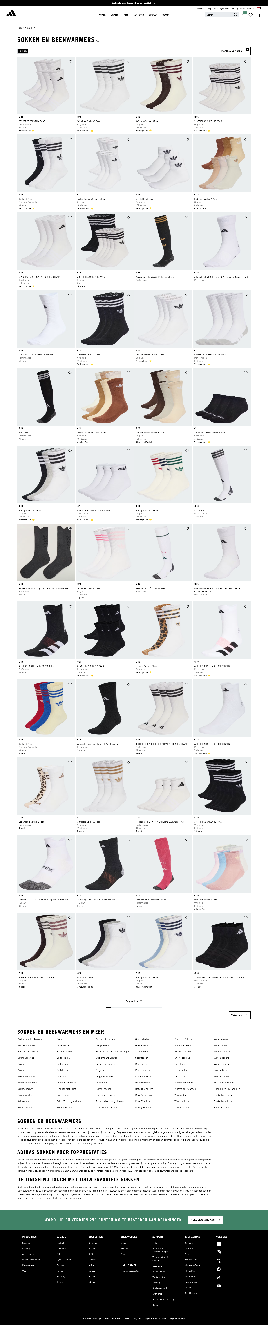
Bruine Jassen (25, 1107)
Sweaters (179, 1064)
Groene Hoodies (65, 1107)
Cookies (125, 1318)
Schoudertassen (183, 1045)
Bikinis (21, 1064)
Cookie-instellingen (92, 1318)
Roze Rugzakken (144, 1089)
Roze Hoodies (142, 1083)
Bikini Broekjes (25, 1058)
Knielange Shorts (105, 1095)
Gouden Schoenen (66, 1083)
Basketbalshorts (26, 1045)
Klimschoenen (104, 1089)
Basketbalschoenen (28, 1052)
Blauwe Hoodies (26, 1076)
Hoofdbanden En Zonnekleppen (113, 1052)
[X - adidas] (231, 1261)
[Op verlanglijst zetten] (70, 62)
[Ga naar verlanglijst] (250, 15)
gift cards (241, 9)
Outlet (165, 15)
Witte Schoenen (222, 1052)
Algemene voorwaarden (156, 1318)
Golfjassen (62, 1064)
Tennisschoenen (183, 1070)
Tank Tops (179, 1076)
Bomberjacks (24, 1095)
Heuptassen (102, 1045)
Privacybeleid (136, 1318)
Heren (102, 15)
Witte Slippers (221, 1058)
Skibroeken (23, 1101)
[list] (117, 51)
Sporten (153, 15)
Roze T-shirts (142, 1101)
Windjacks (180, 1095)
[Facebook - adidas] (231, 1244)
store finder (200, 9)
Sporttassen (141, 1058)
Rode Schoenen (143, 1076)
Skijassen (101, 1070)
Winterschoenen (183, 1101)
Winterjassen (181, 1107)
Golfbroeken (63, 1058)
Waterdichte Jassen (185, 1089)
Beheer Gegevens (112, 1318)
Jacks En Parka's (105, 1064)
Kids (125, 15)
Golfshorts (62, 1070)
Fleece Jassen (64, 1052)
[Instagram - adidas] (231, 1253)
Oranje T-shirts (143, 1045)
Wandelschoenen (183, 1083)
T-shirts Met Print (66, 1089)
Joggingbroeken (105, 1076)
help (209, 9)
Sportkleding (142, 1052)
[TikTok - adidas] (231, 1278)
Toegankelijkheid (176, 1318)
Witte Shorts (220, 1045)
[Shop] (11, 13)
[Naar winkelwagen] (258, 15)
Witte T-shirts (221, 1064)
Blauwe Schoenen (27, 1083)
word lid (250, 9)
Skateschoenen (182, 1052)
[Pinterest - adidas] (231, 1269)
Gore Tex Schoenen (184, 1039)
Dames (114, 15)
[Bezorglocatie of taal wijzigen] (258, 8)
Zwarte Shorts (221, 1076)
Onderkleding (142, 1039)
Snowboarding (182, 1058)
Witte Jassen (221, 1039)
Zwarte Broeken (222, 1070)
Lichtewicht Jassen (106, 1107)
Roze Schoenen (143, 1095)
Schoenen (138, 15)
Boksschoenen (25, 1089)
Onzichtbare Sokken (107, 1058)
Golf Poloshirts (65, 1076)
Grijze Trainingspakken (69, 1101)
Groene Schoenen (105, 1039)
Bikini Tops (23, 1070)
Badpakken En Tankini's (30, 1039)
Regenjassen (142, 1064)
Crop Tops (62, 1039)
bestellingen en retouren (224, 9)
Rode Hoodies (142, 1070)
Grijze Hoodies (64, 1095)
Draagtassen (63, 1045)
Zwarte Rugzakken (224, 1083)
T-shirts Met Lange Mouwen (111, 1101)
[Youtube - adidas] (231, 1286)
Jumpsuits (101, 1083)
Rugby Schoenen (144, 1107)
